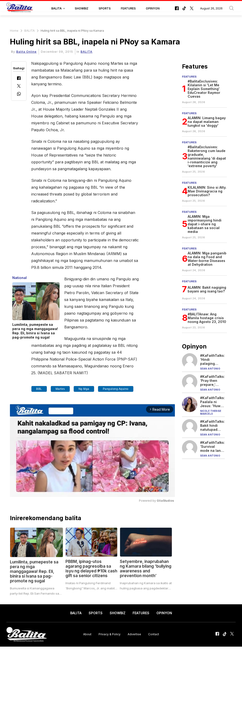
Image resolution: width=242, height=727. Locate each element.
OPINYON (153, 8)
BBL (39, 389)
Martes (60, 389)
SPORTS (105, 8)
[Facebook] (19, 79)
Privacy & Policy (110, 634)
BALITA (56, 8)
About (87, 634)
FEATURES (128, 8)
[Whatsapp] (19, 94)
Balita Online (26, 51)
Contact (153, 634)
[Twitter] (19, 86)
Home (14, 30)
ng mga (83, 389)
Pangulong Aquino (116, 389)
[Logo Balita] (19, 8)
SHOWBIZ (81, 8)
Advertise (134, 634)
